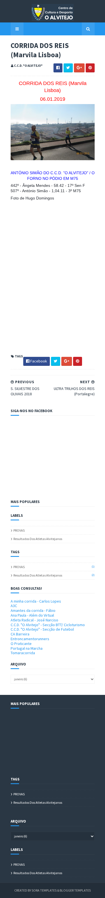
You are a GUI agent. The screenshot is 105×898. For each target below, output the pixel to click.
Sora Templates (44, 890)
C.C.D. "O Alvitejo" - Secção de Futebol (42, 629)
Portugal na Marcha (27, 648)
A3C (14, 605)
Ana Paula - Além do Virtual (32, 615)
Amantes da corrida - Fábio (33, 610)
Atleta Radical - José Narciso (34, 620)
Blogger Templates (75, 890)
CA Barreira (20, 634)
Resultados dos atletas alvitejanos (37, 539)
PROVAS (19, 530)
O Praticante (21, 643)
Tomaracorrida (23, 652)
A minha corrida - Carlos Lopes (36, 601)
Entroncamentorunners (30, 638)
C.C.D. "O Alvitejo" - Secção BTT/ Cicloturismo (48, 624)
